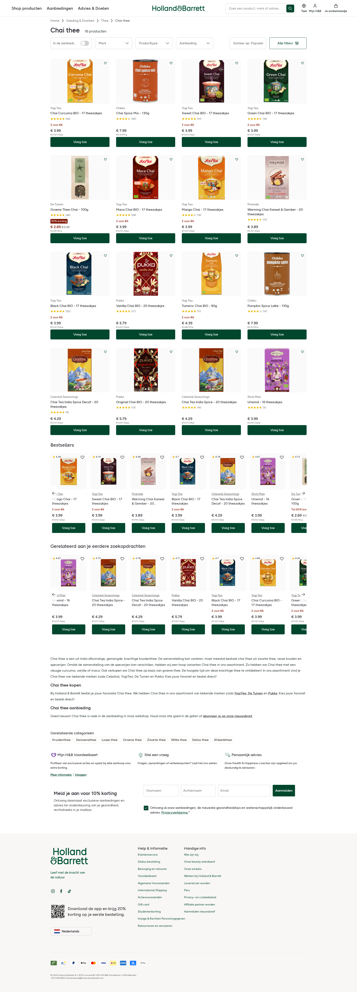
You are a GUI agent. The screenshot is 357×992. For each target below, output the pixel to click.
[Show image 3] (83, 196)
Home (55, 21)
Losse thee (110, 740)
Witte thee (179, 740)
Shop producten (27, 8)
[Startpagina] (178, 8)
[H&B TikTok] (69, 891)
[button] (113, 43)
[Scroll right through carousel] (303, 493)
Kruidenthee (61, 740)
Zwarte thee (156, 740)
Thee (104, 21)
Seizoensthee (86, 740)
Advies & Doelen (93, 8)
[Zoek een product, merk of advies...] (291, 8)
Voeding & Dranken (80, 21)
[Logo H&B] (178, 10)
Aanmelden (284, 790)
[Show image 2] (81, 100)
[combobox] (255, 8)
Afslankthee (223, 740)
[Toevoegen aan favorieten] (105, 63)
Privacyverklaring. (174, 812)
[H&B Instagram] (52, 891)
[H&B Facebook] (61, 891)
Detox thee (200, 740)
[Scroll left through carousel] (53, 493)
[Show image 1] (78, 100)
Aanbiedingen (60, 8)
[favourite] (82, 457)
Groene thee (132, 740)
